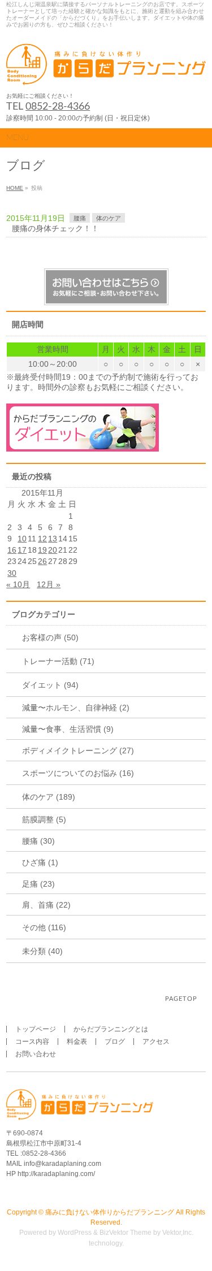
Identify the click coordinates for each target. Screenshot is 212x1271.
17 (22, 549)
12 (42, 538)
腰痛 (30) (38, 840)
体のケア (108, 218)
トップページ (35, 1029)
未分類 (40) (42, 951)
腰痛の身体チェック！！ (55, 228)
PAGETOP (181, 999)
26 (42, 561)
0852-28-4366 (57, 107)
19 (42, 549)
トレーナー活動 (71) (58, 661)
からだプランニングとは (110, 1029)
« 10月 (18, 584)
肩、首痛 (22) (46, 904)
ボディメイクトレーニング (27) (78, 750)
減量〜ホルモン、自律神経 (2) (75, 707)
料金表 (77, 1042)
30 (11, 573)
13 (52, 538)
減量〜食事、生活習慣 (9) (68, 729)
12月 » (48, 584)
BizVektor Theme (125, 1233)
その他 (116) (44, 927)
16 (11, 549)
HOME (14, 188)
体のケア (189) (48, 796)
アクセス (156, 1042)
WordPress (75, 1233)
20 (52, 549)
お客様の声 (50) (50, 637)
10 (22, 538)
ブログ (115, 1042)
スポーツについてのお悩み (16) (78, 773)
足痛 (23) (38, 883)
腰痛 (79, 218)
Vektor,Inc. (177, 1233)
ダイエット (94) (50, 684)
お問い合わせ (35, 1054)
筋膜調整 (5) (44, 819)
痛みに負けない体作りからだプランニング (109, 1212)
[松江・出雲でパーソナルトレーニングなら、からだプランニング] (106, 73)
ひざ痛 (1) (40, 862)
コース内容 (32, 1042)
